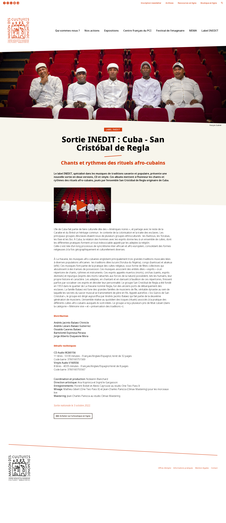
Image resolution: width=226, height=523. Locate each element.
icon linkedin (11, 3)
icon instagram (7, 3)
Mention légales (202, 468)
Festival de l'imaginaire (170, 30)
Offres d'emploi (164, 468)
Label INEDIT (209, 30)
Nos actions (91, 30)
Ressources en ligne (187, 3)
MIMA (193, 30)
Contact (214, 468)
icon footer (19, 468)
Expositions (111, 30)
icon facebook (4, 3)
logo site (18, 30)
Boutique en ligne (209, 3)
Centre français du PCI (137, 30)
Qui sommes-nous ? (67, 30)
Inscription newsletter (151, 3)
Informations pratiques (183, 468)
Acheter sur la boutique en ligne (75, 416)
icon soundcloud (18, 3)
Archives (170, 3)
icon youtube (14, 3)
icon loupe (222, 3)
